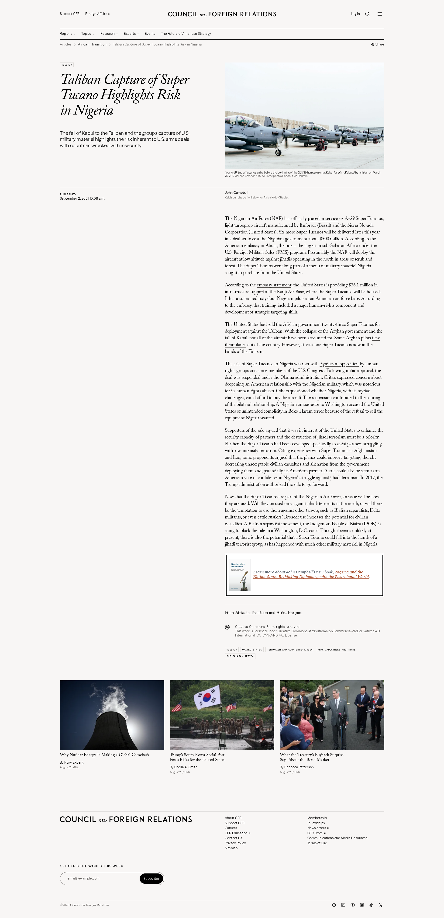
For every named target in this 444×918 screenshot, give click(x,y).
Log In (355, 14)
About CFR (233, 818)
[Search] (367, 14)
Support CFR (70, 14)
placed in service (323, 218)
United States (252, 649)
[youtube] (352, 905)
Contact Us (233, 838)
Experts (130, 33)
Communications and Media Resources (337, 838)
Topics (86, 33)
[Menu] (379, 14)
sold (271, 324)
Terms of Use (317, 843)
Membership (317, 818)
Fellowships (316, 823)
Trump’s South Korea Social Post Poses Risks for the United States (197, 757)
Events (150, 33)
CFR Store (315, 833)
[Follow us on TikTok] (371, 905)
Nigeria (67, 64)
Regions (66, 33)
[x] (380, 905)
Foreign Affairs (96, 14)
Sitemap (231, 848)
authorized (276, 484)
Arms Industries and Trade (337, 649)
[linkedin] (343, 905)
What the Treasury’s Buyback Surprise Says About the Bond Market (312, 757)
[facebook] (334, 905)
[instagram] (362, 905)
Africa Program (289, 613)
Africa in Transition (251, 613)
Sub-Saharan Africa (240, 656)
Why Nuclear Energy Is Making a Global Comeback (105, 755)
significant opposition (339, 364)
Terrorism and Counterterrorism (290, 649)
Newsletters (316, 828)
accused (356, 404)
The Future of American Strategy (186, 33)
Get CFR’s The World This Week (92, 866)
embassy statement (274, 285)
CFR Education (236, 833)
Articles (66, 44)
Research (107, 33)
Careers (231, 828)
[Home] (222, 14)
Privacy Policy (235, 843)
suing (230, 531)
